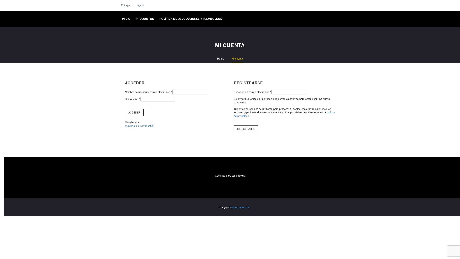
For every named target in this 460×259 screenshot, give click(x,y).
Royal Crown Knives (240, 207)
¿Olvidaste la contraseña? (140, 126)
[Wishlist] (162, 5)
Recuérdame (132, 122)
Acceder (134, 112)
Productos (145, 19)
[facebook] (222, 185)
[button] (176, 5)
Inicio (126, 19)
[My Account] (155, 5)
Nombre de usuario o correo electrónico (148, 92)
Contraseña (132, 99)
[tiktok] (238, 185)
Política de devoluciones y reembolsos (190, 19)
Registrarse (246, 129)
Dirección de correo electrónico (252, 92)
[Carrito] (183, 5)
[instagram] (230, 185)
